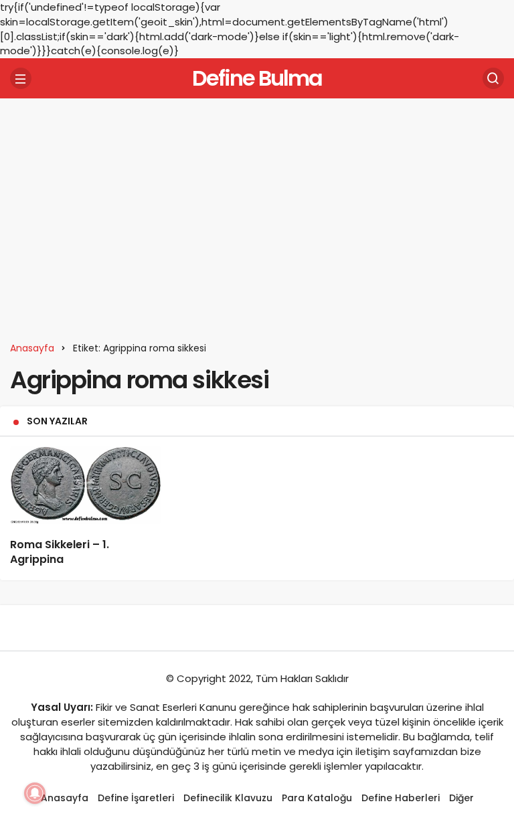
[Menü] (20, 78)
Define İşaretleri (136, 798)
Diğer (461, 798)
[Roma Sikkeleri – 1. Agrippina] (85, 485)
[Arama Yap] (493, 78)
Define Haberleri (400, 798)
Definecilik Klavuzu (227, 798)
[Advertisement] (257, 212)
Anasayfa (64, 798)
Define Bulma (257, 78)
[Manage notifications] (35, 793)
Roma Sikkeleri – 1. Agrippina (59, 552)
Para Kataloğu (317, 798)
